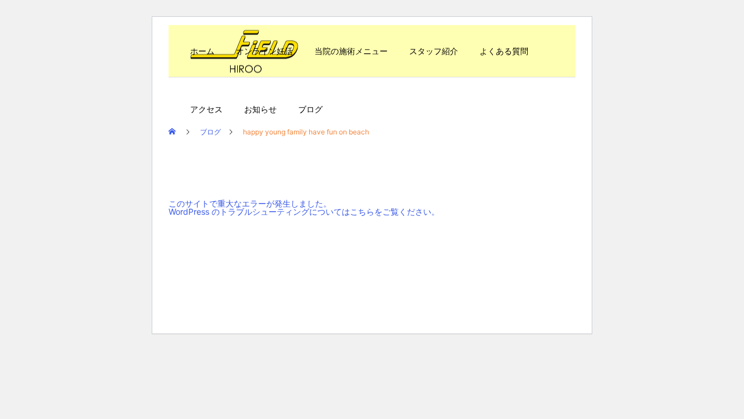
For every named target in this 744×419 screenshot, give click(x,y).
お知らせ (260, 109)
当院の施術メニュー (351, 51)
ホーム (202, 51)
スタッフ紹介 (433, 51)
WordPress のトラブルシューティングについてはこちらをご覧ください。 (304, 211)
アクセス (206, 109)
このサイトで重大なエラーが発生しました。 (250, 203)
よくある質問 (504, 51)
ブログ (310, 109)
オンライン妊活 (264, 51)
